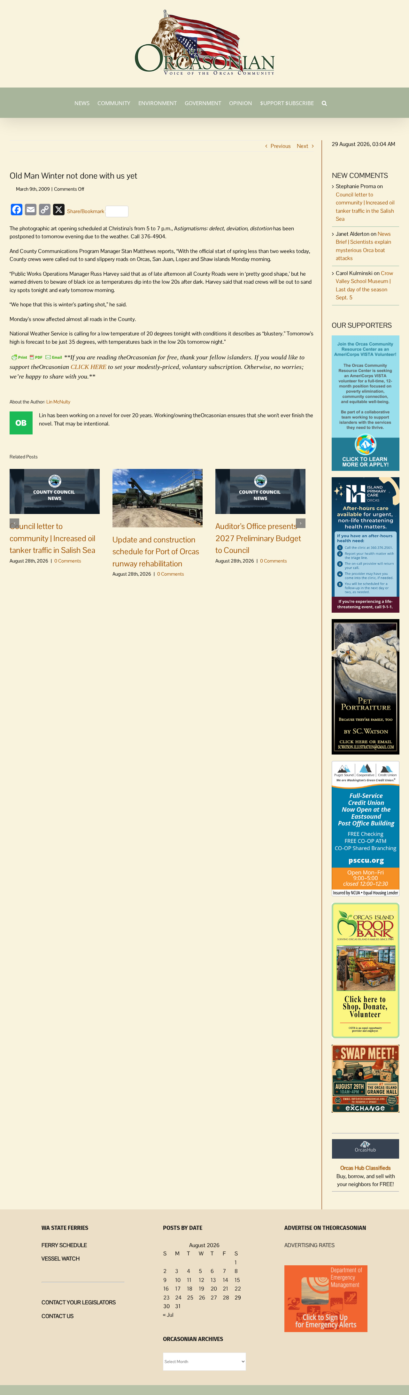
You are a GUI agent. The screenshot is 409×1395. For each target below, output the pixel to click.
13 (213, 1280)
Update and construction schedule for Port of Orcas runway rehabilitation (155, 551)
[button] (324, 103)
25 (190, 1297)
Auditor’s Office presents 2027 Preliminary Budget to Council (258, 538)
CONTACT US (57, 1316)
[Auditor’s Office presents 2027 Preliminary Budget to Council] (260, 490)
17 (178, 1288)
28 (226, 1297)
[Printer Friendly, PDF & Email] (37, 356)
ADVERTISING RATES (309, 1245)
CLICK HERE (88, 366)
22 (238, 1288)
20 (214, 1288)
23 (166, 1297)
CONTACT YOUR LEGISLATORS (79, 1302)
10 (178, 1280)
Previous (281, 145)
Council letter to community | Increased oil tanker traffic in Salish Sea (52, 538)
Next (302, 145)
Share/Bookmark (85, 211)
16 (166, 1288)
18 (189, 1288)
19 (201, 1288)
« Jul (168, 1314)
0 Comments (67, 561)
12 (201, 1280)
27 (214, 1297)
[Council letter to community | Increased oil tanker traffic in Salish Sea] (55, 490)
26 (202, 1297)
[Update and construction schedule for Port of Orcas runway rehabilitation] (157, 497)
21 (225, 1288)
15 (237, 1280)
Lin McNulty (58, 402)
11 (189, 1280)
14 (225, 1280)
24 (178, 1297)
